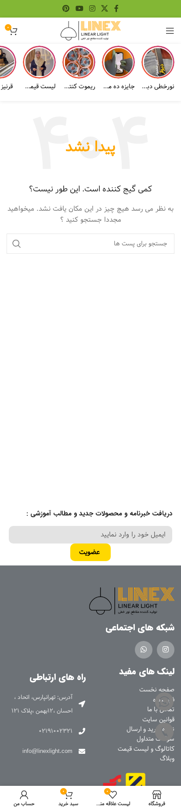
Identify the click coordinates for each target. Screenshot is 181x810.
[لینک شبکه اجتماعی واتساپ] (143, 650)
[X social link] (104, 9)
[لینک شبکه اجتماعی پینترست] (66, 9)
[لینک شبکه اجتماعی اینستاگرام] (92, 9)
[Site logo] (91, 30)
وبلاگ (167, 758)
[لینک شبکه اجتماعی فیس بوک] (116, 9)
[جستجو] (17, 244)
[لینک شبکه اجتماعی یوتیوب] (79, 9)
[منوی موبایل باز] (170, 31)
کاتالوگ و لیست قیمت (146, 749)
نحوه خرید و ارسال (150, 729)
